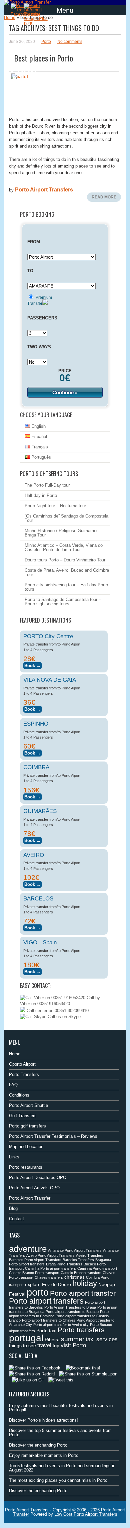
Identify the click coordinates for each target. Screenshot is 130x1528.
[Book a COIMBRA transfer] (32, 796)
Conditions (19, 1095)
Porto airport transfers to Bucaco (72, 1312)
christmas (74, 1277)
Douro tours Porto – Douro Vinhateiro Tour (65, 559)
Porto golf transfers (27, 1125)
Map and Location (26, 1146)
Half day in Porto (41, 495)
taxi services (102, 1339)
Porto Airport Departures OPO (37, 1177)
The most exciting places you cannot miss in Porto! (59, 1480)
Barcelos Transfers (78, 1260)
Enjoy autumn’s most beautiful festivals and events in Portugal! (61, 1407)
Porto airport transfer (83, 1293)
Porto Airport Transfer (29, 1198)
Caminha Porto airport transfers (50, 1268)
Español (38, 436)
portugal (26, 1338)
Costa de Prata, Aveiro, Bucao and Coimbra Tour (67, 572)
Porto (46, 41)
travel (44, 1345)
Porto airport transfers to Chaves (48, 1320)
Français (39, 446)
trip (56, 1345)
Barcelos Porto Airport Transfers (35, 1260)
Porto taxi (46, 1330)
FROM (33, 242)
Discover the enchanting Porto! (39, 1445)
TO (30, 271)
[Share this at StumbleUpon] (89, 1373)
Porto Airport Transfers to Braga (70, 1307)
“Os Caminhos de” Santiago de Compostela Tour (66, 518)
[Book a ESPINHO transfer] (32, 752)
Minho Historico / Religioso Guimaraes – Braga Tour (63, 532)
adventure (28, 1249)
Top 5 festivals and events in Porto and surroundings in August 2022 (62, 1467)
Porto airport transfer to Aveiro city (61, 1325)
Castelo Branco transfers (81, 1273)
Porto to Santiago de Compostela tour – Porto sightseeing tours (63, 601)
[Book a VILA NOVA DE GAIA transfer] (32, 708)
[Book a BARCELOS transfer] (32, 927)
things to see (22, 1345)
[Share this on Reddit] (32, 1373)
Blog (13, 1208)
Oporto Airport (22, 1064)
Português (40, 457)
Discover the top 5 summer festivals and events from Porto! (60, 1432)
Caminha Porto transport (97, 1268)
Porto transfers (81, 1330)
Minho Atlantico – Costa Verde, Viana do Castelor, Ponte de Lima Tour (64, 547)
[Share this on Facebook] (35, 1367)
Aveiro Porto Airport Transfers (50, 1255)
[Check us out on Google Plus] (28, 1379)
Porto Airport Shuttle (28, 1105)
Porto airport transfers (46, 1301)
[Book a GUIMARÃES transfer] (32, 839)
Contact (16, 1218)
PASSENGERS (42, 318)
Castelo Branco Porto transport (34, 1273)
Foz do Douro (56, 1284)
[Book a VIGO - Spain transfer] (32, 971)
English (38, 426)
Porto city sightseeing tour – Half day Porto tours (66, 587)
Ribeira (52, 1339)
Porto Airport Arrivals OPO (34, 1187)
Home (9, 17)
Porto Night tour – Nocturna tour (55, 505)
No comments (69, 41)
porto (38, 1292)
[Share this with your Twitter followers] (61, 1379)
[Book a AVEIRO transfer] (32, 883)
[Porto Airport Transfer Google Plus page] (37, 14)
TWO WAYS (39, 347)
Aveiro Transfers (89, 1255)
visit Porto (73, 1345)
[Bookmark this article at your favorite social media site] (83, 1367)
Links (14, 1156)
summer (72, 1339)
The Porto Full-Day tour (47, 485)
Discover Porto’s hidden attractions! (43, 1420)
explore (33, 1284)
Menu (65, 10)
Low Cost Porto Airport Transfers (85, 1514)
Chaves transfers (49, 1277)
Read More (104, 197)
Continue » (65, 392)
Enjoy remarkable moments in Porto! (44, 1455)
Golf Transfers (23, 1115)
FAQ (13, 1084)
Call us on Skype (63, 1016)
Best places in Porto (43, 58)
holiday (84, 1283)
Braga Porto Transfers (64, 1264)
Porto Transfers (24, 1074)
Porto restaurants (25, 1167)
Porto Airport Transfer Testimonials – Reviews (53, 1136)
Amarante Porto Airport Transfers (75, 1250)
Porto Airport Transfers (44, 189)
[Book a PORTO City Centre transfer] (32, 664)
